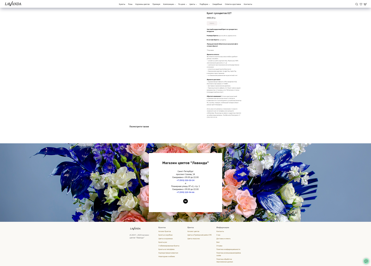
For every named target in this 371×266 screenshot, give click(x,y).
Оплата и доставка (233, 4)
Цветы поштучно (193, 239)
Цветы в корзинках (165, 239)
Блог (218, 242)
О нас (218, 235)
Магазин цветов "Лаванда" (185, 163)
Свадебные (217, 4)
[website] (356, 4)
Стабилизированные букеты (168, 246)
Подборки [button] (204, 4)
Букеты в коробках (165, 235)
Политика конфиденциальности (228, 249)
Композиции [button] (168, 4)
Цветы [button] (192, 4)
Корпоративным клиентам (168, 253)
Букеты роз (162, 242)
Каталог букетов (164, 231)
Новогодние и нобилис (166, 256)
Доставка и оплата (223, 239)
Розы (130, 4)
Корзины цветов (142, 4)
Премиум (156, 4)
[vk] (185, 201)
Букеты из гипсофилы (166, 249)
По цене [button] (181, 4)
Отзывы (219, 246)
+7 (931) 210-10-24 (185, 180)
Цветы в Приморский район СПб (199, 235)
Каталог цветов (193, 231)
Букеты (122, 4)
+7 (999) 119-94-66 (185, 192)
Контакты (248, 4)
